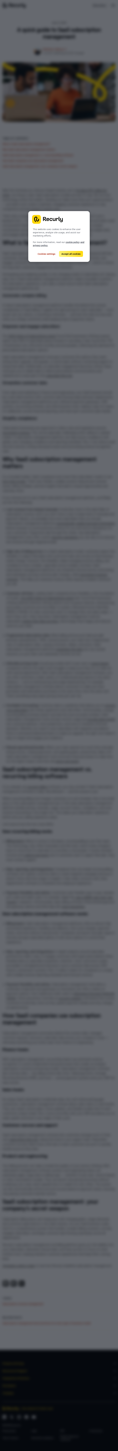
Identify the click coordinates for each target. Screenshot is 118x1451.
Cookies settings (46, 253)
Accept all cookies (71, 253)
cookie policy (73, 242)
